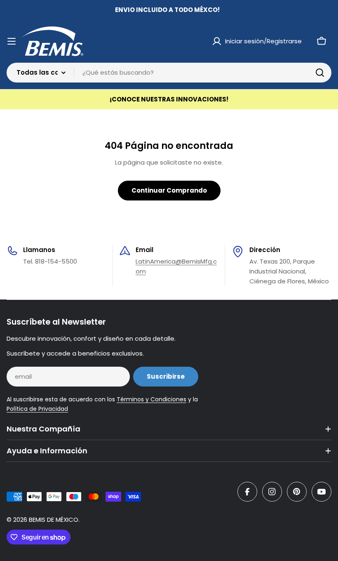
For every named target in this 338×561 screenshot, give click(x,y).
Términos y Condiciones (151, 399)
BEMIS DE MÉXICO (53, 519)
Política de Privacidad (37, 409)
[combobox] (169, 72)
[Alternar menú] (11, 41)
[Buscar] (320, 73)
